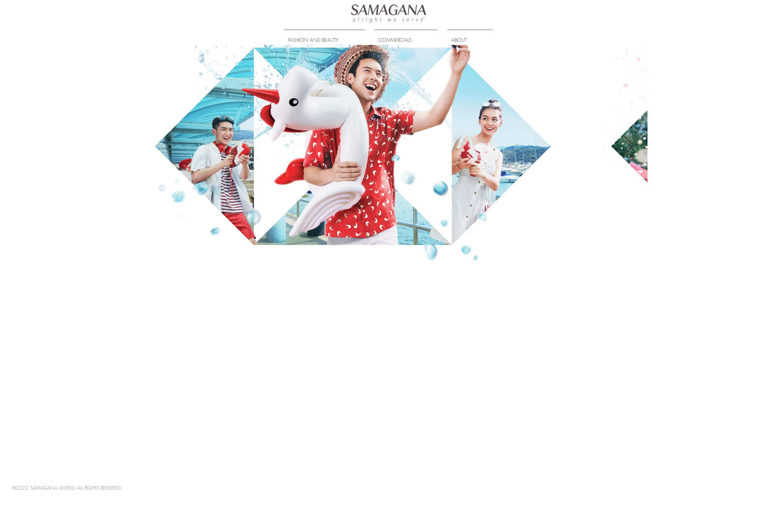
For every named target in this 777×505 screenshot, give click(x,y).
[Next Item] (629, 146)
